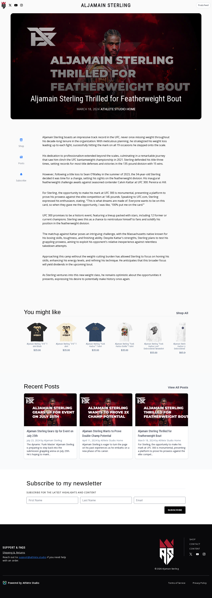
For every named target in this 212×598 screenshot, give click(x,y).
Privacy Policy (200, 583)
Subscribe (175, 510)
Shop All (182, 313)
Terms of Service (177, 583)
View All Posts (178, 387)
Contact (194, 544)
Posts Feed (203, 5)
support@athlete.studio (32, 557)
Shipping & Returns (14, 552)
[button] (37, 337)
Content (194, 548)
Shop (192, 539)
